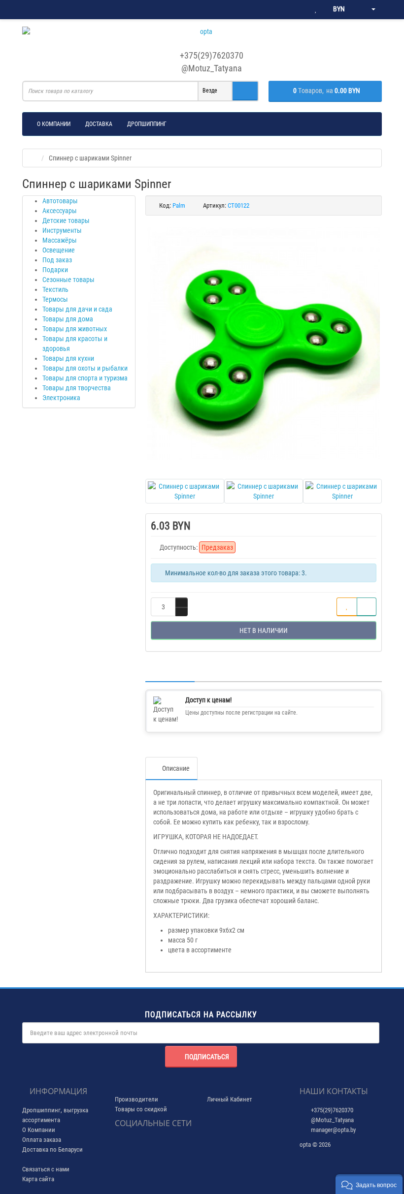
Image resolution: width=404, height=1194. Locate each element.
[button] (369, 1184)
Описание (176, 768)
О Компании (38, 1129)
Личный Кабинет (229, 1099)
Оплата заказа (41, 1139)
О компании (53, 124)
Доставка (98, 124)
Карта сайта (38, 1179)
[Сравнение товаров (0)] (296, 9)
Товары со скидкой (141, 1109)
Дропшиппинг (147, 124)
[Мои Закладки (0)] (316, 9)
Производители (136, 1099)
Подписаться (207, 1057)
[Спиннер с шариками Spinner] (263, 343)
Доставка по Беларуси (52, 1149)
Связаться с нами (45, 1169)
